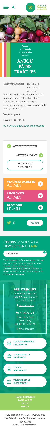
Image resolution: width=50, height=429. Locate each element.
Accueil (25, 46)
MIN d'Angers (25, 289)
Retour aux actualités (25, 165)
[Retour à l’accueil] (36, 7)
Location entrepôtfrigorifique (23, 343)
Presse (25, 403)
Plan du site (25, 422)
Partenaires (25, 400)
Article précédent (24, 146)
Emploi (25, 406)
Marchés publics (25, 397)
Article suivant (27, 155)
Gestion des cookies (32, 418)
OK (44, 252)
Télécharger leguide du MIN (21, 381)
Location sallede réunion (21, 356)
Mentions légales (14, 414)
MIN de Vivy (25, 313)
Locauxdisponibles (19, 369)
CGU (5, 274)
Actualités (26, 49)
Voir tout (35, 222)
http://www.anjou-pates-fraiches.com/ (24, 125)
